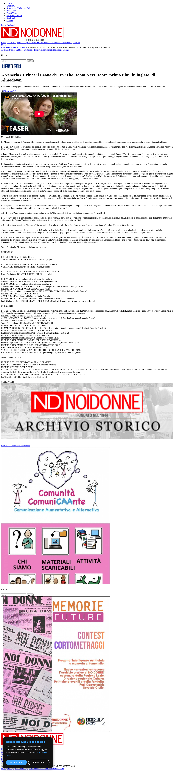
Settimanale (22, 42)
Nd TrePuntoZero (14, 15)
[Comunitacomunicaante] (55, 584)
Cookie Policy (21, 768)
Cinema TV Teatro (19, 47)
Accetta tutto (16, 762)
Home (9, 3)
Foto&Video (12, 13)
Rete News (11, 11)
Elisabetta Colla (10, 91)
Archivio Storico (8, 50)
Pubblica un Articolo (25, 50)
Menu (3, 45)
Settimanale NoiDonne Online (19, 8)
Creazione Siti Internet (46, 768)
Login (3, 25)
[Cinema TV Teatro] (11, 68)
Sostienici (11, 18)
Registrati (11, 25)
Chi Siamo (11, 6)
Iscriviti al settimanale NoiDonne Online (51, 50)
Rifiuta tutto (38, 762)
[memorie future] (55, 731)
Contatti (10, 20)
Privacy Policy (7, 768)
